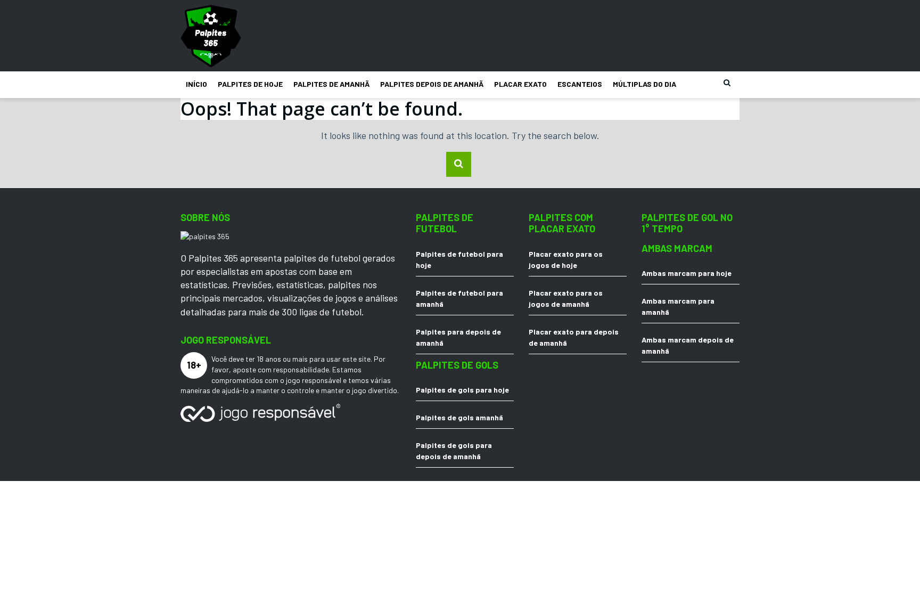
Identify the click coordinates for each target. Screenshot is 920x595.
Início (196, 83)
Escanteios (579, 83)
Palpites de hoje (250, 83)
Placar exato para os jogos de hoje (566, 259)
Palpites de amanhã (331, 83)
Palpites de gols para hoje (462, 389)
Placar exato (520, 83)
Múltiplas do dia (644, 83)
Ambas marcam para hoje (687, 273)
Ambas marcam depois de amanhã (688, 345)
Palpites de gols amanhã (459, 417)
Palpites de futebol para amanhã (459, 298)
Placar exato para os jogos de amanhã (566, 298)
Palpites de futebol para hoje (459, 259)
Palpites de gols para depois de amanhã (454, 451)
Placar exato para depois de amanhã (574, 337)
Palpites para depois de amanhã (458, 337)
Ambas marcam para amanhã (678, 306)
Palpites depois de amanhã (431, 83)
